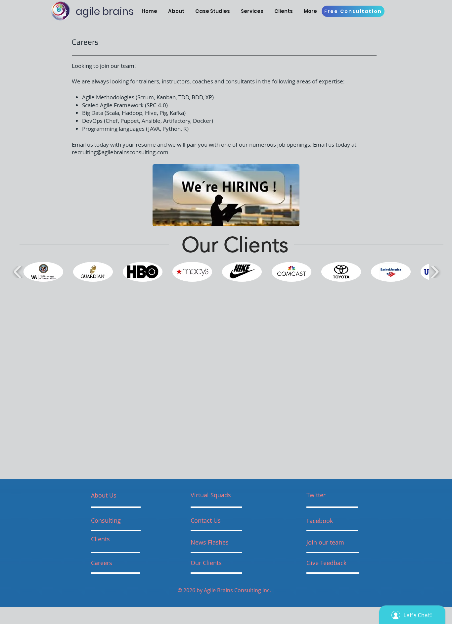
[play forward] (434, 272)
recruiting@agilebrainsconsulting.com (120, 152)
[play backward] (17, 272)
